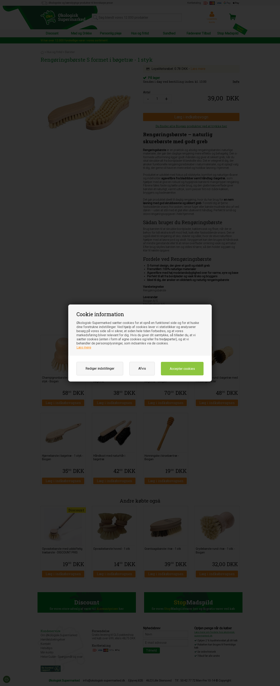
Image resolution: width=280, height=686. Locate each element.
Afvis (142, 368)
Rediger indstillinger (99, 368)
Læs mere (83, 347)
